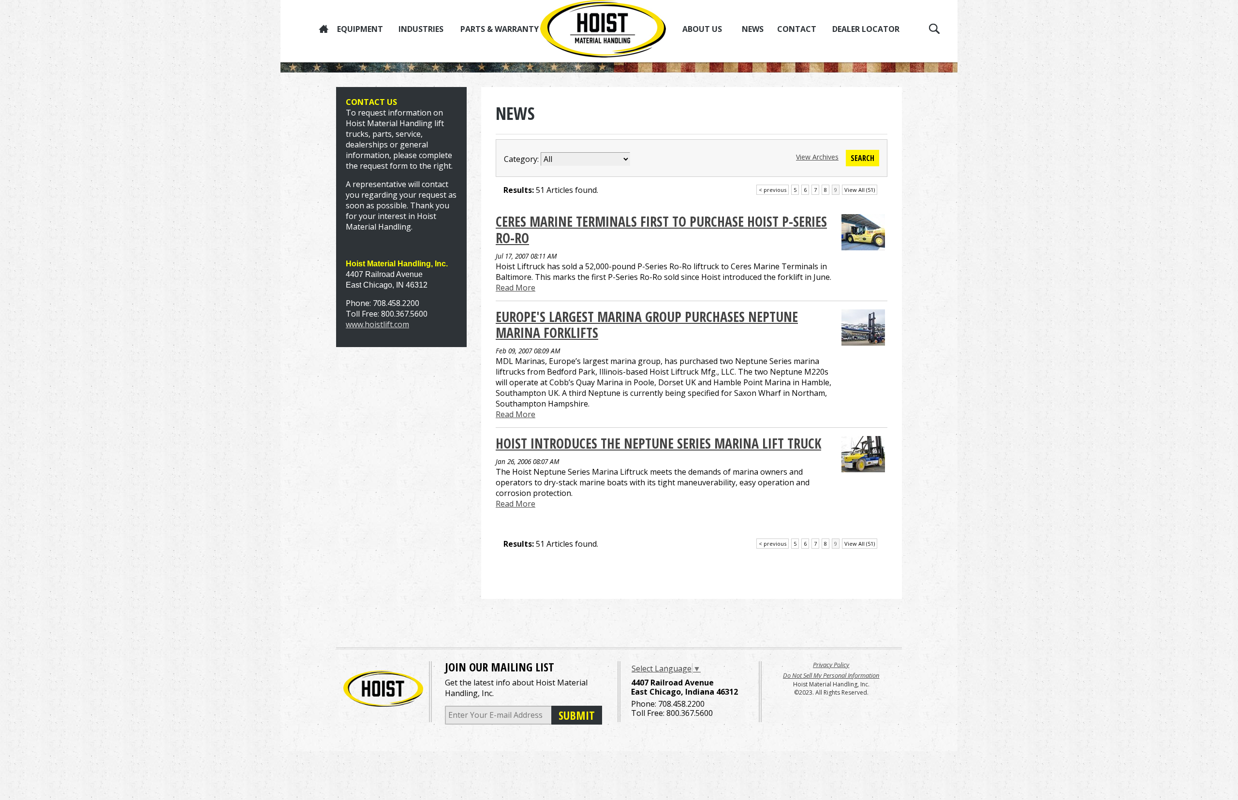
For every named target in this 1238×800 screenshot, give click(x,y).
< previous (772, 189)
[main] (691, 343)
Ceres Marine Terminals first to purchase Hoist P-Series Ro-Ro (661, 229)
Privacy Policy (831, 664)
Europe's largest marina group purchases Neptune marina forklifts (647, 324)
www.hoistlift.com (377, 324)
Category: (521, 159)
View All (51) (859, 189)
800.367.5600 (689, 713)
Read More (515, 287)
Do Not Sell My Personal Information (831, 675)
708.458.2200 (681, 703)
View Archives (817, 156)
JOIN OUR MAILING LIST (499, 667)
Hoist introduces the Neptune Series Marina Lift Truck (658, 443)
